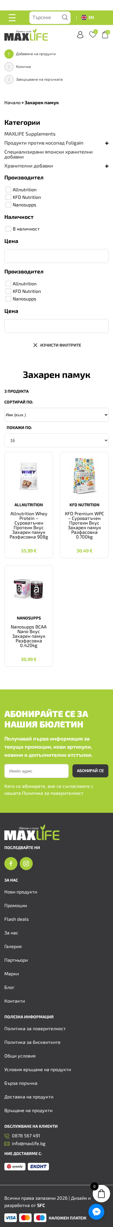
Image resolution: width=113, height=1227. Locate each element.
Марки (11, 973)
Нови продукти (20, 891)
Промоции (15, 905)
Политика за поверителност (52, 793)
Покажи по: (19, 427)
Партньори (16, 960)
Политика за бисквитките (32, 1042)
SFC (41, 1205)
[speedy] (14, 1167)
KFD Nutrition (27, 197)
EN (91, 17)
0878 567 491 (26, 1135)
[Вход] (80, 34)
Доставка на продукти (28, 1096)
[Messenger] (96, 1212)
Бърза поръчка (20, 1083)
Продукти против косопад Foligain (43, 142)
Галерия (13, 946)
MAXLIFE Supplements (30, 133)
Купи (29, 546)
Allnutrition (25, 189)
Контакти (14, 1000)
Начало (12, 102)
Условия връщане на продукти (37, 1069)
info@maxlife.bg (28, 1143)
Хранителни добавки (28, 165)
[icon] (10, 864)
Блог (9, 987)
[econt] (38, 1167)
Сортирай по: (18, 401)
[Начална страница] (31, 838)
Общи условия (20, 1055)
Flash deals (16, 919)
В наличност (26, 228)
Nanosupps (24, 204)
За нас (11, 932)
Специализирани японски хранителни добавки (48, 154)
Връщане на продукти (28, 1110)
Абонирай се (90, 771)
